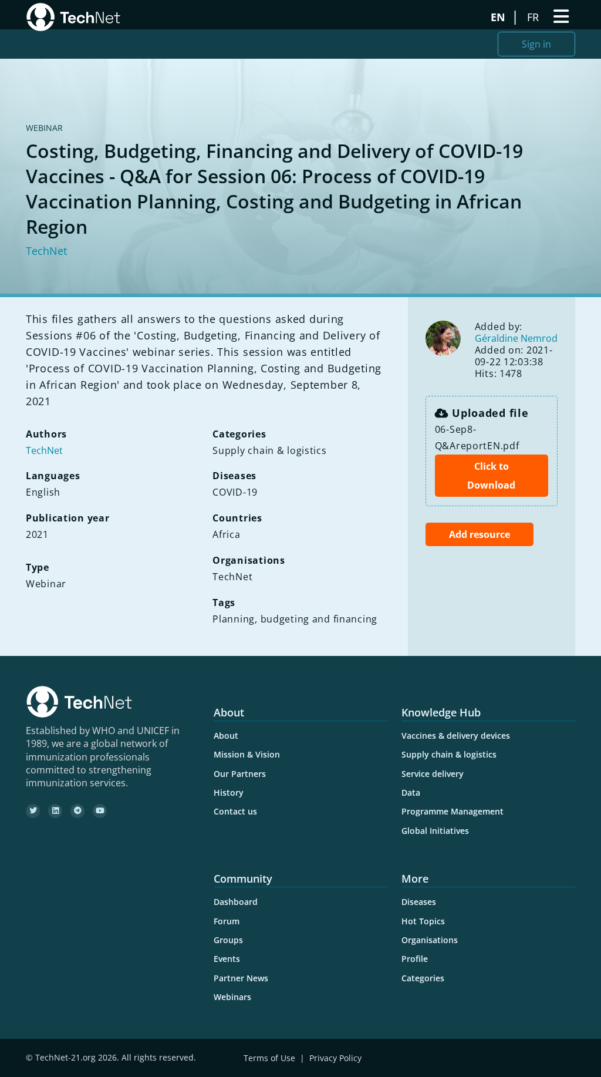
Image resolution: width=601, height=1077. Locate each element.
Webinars (232, 996)
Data (410, 792)
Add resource (479, 534)
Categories (422, 978)
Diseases (418, 901)
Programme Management (452, 811)
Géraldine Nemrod (516, 338)
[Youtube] (100, 811)
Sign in (536, 44)
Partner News (241, 978)
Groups (228, 939)
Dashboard (236, 901)
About (226, 735)
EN (499, 17)
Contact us (235, 811)
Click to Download (491, 476)
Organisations (429, 939)
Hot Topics (423, 921)
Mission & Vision (247, 754)
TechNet (46, 251)
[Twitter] (33, 811)
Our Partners (240, 773)
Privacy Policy (335, 1057)
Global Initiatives (435, 830)
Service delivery (432, 773)
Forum (226, 921)
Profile (414, 958)
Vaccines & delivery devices (455, 735)
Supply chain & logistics (449, 754)
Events (227, 958)
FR (534, 17)
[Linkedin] (55, 811)
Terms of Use (269, 1057)
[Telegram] (77, 811)
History (229, 792)
